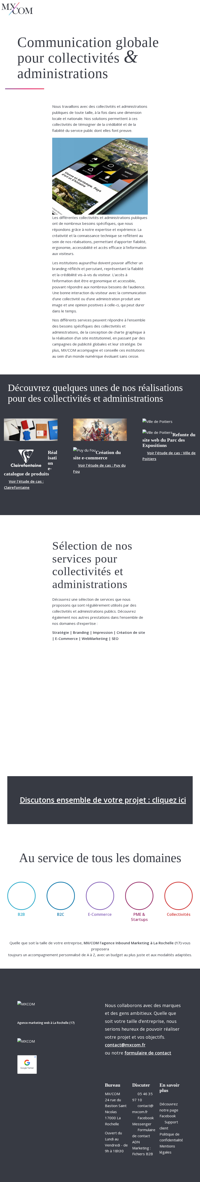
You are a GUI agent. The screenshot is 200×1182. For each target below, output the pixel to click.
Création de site (131, 632)
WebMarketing (95, 638)
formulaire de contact (147, 1053)
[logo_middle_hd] (17, 9)
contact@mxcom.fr (125, 1045)
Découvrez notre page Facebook (169, 1109)
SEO (115, 638)
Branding (81, 632)
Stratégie (60, 632)
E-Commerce (66, 638)
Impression (103, 632)
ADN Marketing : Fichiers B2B (142, 1147)
